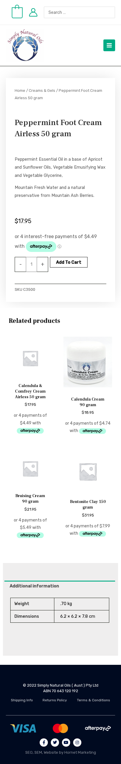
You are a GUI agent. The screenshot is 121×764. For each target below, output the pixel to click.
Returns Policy (55, 700)
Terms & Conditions (93, 700)
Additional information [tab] (34, 586)
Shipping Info (22, 700)
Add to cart (68, 262)
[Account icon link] (33, 12)
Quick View (30, 375)
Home (20, 90)
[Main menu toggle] (109, 45)
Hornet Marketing (80, 752)
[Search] (113, 12)
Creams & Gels (42, 90)
